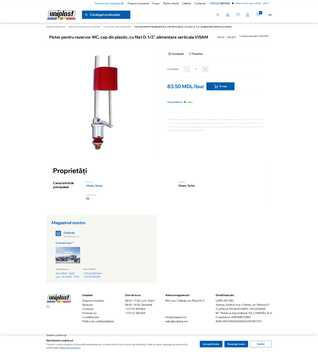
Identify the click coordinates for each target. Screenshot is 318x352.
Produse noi (89, 313)
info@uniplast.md (175, 317)
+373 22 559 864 (135, 308)
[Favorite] (238, 15)
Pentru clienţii (171, 3)
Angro (156, 3)
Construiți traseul (64, 243)
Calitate (186, 3)
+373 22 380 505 (219, 3)
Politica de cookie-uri (69, 347)
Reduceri (87, 304)
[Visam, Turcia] (231, 37)
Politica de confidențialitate (98, 321)
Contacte (200, 3)
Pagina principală (55, 27)
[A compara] (228, 15)
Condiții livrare (90, 317)
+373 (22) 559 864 (92, 273)
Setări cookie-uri (56, 335)
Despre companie (138, 3)
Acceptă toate (211, 344)
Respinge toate (236, 344)
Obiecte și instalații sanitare (84, 27)
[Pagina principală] (61, 14)
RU (270, 14)
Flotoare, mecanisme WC (118, 27)
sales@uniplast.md (176, 321)
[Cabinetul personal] (248, 15)
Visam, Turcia (94, 185)
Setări (260, 344)
